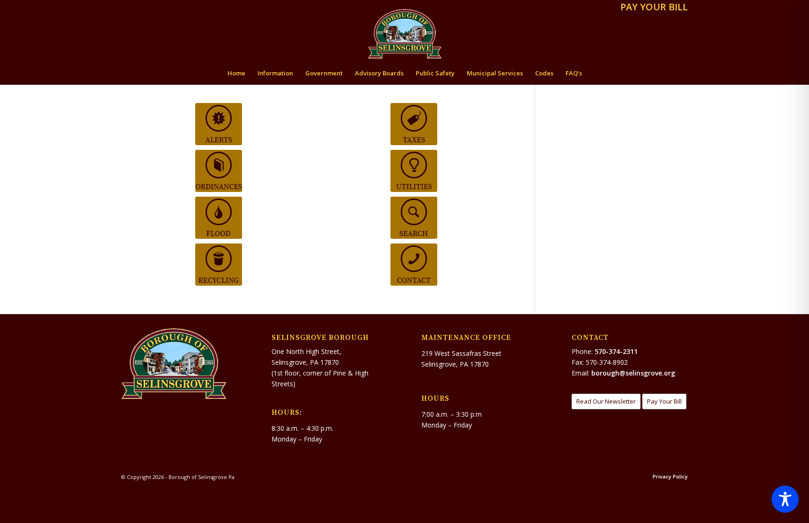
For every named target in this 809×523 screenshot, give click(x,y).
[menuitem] (652, 8)
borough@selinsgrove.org (633, 372)
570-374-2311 (616, 351)
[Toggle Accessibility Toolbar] (785, 499)
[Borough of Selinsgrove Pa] (404, 33)
